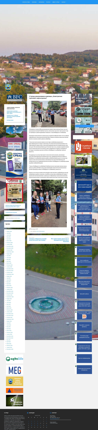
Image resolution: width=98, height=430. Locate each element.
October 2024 (9, 272)
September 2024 (10, 274)
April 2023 (9, 306)
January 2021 (9, 347)
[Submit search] (92, 126)
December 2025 (10, 246)
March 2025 (9, 263)
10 (28, 423)
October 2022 (9, 317)
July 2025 (8, 255)
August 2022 (9, 321)
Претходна (31, 237)
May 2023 (8, 304)
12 (34, 423)
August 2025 (9, 253)
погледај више (10, 120)
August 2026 (9, 231)
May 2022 (8, 326)
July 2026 (8, 233)
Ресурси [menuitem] (48, 2)
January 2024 (9, 289)
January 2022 (9, 334)
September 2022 (10, 319)
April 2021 (9, 341)
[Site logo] (8, 91)
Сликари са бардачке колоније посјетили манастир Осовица (37, 239)
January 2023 (9, 311)
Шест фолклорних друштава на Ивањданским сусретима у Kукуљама (60, 240)
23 (46, 425)
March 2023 (9, 308)
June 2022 (9, 324)
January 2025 (9, 266)
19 (34, 425)
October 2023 (9, 295)
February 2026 (9, 242)
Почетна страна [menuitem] (26, 2)
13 (37, 423)
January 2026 (9, 244)
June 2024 (9, 280)
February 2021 (9, 345)
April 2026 (9, 238)
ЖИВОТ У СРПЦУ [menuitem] (55, 2)
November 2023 (10, 293)
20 (37, 425)
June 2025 (9, 257)
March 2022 (9, 330)
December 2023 (10, 291)
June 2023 (9, 302)
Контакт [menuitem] (63, 2)
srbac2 (37, 231)
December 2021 (10, 336)
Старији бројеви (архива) (11, 212)
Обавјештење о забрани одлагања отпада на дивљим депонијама (13, 116)
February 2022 (9, 332)
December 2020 (10, 349)
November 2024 (10, 270)
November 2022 (10, 315)
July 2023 (8, 300)
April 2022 (9, 328)
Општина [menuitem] (34, 2)
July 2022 (8, 323)
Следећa (67, 237)
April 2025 (9, 261)
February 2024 (9, 287)
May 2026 (8, 237)
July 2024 (8, 278)
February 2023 (9, 310)
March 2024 (9, 285)
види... (19, 218)
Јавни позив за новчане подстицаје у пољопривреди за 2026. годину (14, 112)
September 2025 (10, 251)
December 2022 (10, 313)
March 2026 (9, 240)
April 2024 (9, 283)
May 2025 (8, 259)
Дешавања (42, 231)
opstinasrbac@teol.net (54, 418)
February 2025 (9, 265)
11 (31, 423)
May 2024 (8, 281)
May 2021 (8, 339)
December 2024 (10, 268)
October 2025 (9, 250)
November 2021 (10, 338)
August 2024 (9, 276)
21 (40, 425)
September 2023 (10, 296)
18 (31, 425)
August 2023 (9, 298)
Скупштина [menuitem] (41, 2)
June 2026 (9, 235)
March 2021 (9, 343)
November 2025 (10, 248)
